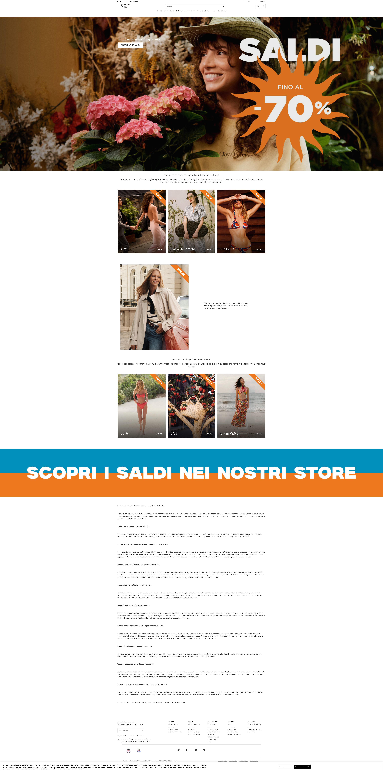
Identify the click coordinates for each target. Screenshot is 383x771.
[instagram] (178, 750)
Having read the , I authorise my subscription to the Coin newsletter (136, 740)
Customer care (133, 1)
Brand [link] (207, 11)
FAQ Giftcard (191, 729)
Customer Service (213, 721)
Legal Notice (254, 761)
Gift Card (191, 721)
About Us (230, 724)
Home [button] (166, 11)
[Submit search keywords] (224, 6)
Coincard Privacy (173, 729)
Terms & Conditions (194, 732)
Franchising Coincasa (234, 734)
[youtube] (196, 750)
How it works (192, 727)
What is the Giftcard (194, 724)
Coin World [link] (222, 11)
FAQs (249, 727)
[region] (191, 766)
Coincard (250, 1)
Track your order (213, 729)
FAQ (209, 742)
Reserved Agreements (174, 732)
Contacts (210, 727)
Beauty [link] (200, 11)
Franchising (252, 721)
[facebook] (187, 750)
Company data (222, 761)
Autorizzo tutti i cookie (302, 766)
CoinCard (171, 721)
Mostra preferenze (285, 766)
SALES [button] (159, 11)
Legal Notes (231, 727)
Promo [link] (213, 11)
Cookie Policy (212, 739)
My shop (262, 1)
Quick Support (212, 724)
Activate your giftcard (194, 734)
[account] (258, 6)
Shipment (211, 734)
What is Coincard (173, 724)
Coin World (231, 721)
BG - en (119, 1)
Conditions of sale (213, 737)
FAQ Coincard (172, 727)
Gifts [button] (172, 11)
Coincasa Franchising (254, 724)
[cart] (263, 6)
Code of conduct (233, 732)
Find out (160, 249)
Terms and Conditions (254, 729)
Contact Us (251, 732)
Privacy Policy (232, 729)
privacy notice (137, 739)
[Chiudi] (380, 766)
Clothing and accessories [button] (185, 11)
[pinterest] (204, 750)
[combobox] (196, 6)
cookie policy (83, 769)
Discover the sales (130, 45)
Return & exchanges (214, 732)
